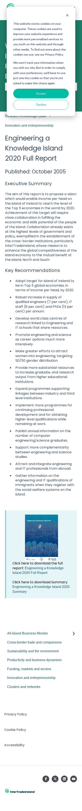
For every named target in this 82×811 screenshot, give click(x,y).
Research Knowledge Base (25, 116)
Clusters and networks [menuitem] (23, 687)
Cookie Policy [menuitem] (15, 729)
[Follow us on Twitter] (55, 779)
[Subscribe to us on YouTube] (73, 779)
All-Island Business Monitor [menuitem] (27, 633)
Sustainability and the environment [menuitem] (33, 651)
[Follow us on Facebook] (45, 779)
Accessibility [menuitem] (14, 745)
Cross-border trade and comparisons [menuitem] (34, 642)
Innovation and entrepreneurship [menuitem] (31, 678)
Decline (41, 104)
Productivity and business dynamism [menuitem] (34, 660)
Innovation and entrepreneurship (29, 125)
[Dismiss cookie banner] (67, 15)
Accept (41, 93)
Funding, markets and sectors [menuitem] (29, 669)
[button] (73, 633)
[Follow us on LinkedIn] (64, 779)
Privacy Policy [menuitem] (15, 714)
